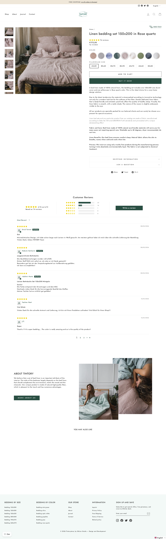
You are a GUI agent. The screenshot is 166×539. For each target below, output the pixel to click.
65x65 (141, 66)
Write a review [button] (129, 208)
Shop (7, 14)
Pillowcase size (97, 62)
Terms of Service (97, 517)
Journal (23, 14)
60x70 (131, 66)
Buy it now (125, 81)
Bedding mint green (42, 507)
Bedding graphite (42, 517)
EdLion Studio (82, 531)
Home (91, 29)
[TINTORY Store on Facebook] (121, 520)
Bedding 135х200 (10, 507)
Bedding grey (40, 520)
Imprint (94, 507)
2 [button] (80, 338)
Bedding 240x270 (10, 523)
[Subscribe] (148, 513)
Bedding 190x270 (10, 520)
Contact (32, 14)
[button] (94, 40)
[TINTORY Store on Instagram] (117, 520)
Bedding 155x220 (10, 513)
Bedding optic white (42, 513)
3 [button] (83, 338)
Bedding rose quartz (43, 523)
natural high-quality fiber (56, 385)
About (14, 14)
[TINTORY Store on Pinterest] (130, 520)
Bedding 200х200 (10, 517)
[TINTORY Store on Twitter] (126, 520)
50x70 (112, 66)
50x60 (103, 66)
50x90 (122, 66)
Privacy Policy (97, 510)
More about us (27, 398)
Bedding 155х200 (10, 510)
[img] (22, 226)
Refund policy (96, 520)
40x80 (94, 66)
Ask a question (125, 165)
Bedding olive (41, 510)
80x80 (150, 66)
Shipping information (125, 159)
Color (92, 50)
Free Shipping (96, 513)
